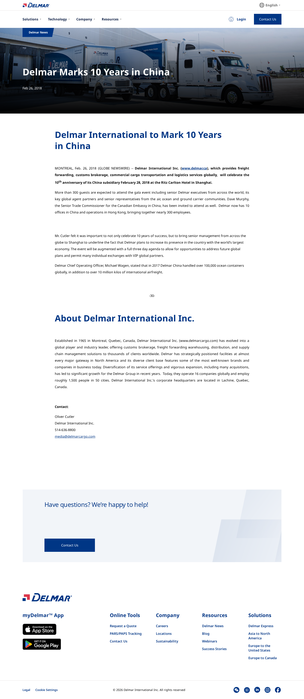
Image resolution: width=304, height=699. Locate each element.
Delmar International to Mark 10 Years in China (138, 140)
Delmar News (213, 626)
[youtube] (246, 689)
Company (84, 19)
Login (241, 19)
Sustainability (167, 641)
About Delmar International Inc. (124, 318)
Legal (26, 690)
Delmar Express (260, 626)
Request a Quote (123, 626)
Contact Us (118, 641)
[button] (236, 689)
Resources (110, 19)
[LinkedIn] (257, 689)
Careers (162, 626)
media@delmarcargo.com (75, 436)
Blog (205, 633)
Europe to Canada (262, 658)
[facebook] (277, 689)
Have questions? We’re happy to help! (96, 504)
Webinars (209, 641)
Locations (164, 633)
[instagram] (267, 689)
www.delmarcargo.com (198, 340)
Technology (57, 19)
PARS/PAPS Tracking (126, 633)
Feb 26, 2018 (32, 88)
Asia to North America (259, 635)
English (272, 5)
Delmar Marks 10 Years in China (96, 71)
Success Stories (214, 649)
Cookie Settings (46, 690)
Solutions (30, 19)
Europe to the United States (259, 648)
